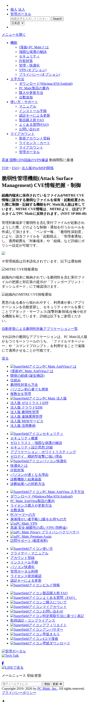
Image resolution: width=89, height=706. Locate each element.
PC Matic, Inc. (47, 688)
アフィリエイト (55, 625)
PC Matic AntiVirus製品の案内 (32, 501)
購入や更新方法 (31, 93)
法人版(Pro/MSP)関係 (38, 168)
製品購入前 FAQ (31, 120)
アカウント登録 (22, 558)
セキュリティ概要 (24, 438)
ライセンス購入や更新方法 (31, 505)
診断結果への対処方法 (27, 484)
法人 (21, 9)
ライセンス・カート (34, 143)
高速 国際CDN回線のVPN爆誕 (25, 160)
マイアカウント (22, 134)
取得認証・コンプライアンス (32, 620)
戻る (5, 358)
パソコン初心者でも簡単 (29, 389)
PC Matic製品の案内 (34, 88)
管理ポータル (20, 14)
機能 (13, 42)
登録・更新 (51, 684)
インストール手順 (33, 111)
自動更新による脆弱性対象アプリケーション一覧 (40, 329)
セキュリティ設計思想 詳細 (31, 447)
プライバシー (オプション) (39, 74)
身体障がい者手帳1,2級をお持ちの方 (38, 519)
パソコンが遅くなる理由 (29, 475)
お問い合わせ (29, 129)
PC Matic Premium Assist (33, 536)
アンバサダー (53, 629)
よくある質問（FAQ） (60, 598)
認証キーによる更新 (34, 115)
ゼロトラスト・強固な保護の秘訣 (36, 443)
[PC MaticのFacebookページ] (3, 663)
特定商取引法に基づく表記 (63, 616)
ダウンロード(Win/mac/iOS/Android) (46, 83)
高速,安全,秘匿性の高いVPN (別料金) (38, 527)
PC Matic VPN (26, 523)
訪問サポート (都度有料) (29, 540)
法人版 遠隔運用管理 (26, 416)
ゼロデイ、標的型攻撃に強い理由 (36, 456)
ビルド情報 (51, 585)
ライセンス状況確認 (25, 576)
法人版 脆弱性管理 (24, 412)
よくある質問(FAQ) (34, 124)
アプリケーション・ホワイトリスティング (43, 452)
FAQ (15, 168)
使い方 (48, 548)
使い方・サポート (24, 102)
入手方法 (17, 79)
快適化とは (19, 465)
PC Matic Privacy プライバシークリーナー (47, 532)
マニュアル (27, 106)
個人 (13, 9)
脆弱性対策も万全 (24, 385)
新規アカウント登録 (34, 138)
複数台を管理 (20, 394)
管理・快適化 (29, 65)
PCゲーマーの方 (22, 514)
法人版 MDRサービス (26, 421)
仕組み (15, 380)
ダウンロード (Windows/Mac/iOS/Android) (41, 496)
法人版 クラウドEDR (26, 407)
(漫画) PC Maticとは (34, 47)
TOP (5, 168)
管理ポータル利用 (24, 571)
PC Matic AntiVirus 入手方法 (63, 492)
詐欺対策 (26, 61)
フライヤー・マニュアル (29, 553)
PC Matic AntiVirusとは (59, 366)
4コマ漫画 (50, 638)
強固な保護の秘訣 (33, 52)
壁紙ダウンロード (56, 643)
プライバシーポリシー (19, 693)
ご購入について (55, 602)
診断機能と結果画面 (25, 479)
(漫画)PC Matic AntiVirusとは (31, 371)
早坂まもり (51, 634)
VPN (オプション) (32, 70)
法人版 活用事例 (22, 426)
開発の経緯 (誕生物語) (27, 375)
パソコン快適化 (55, 461)
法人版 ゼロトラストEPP (29, 403)
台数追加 (26, 97)
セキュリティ (29, 56)
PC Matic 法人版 (55, 398)
